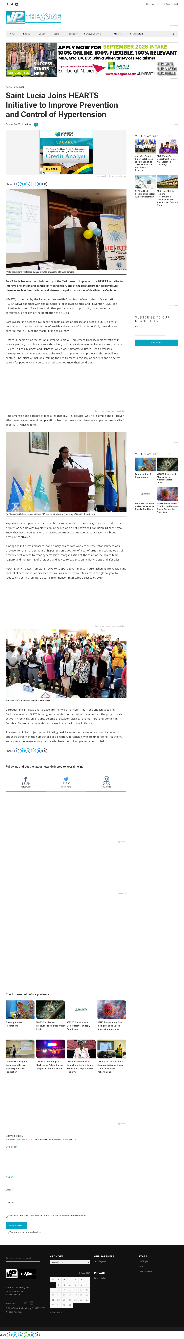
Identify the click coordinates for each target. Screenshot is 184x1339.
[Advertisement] (127, 17)
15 (58, 1295)
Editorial (26, 34)
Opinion (42, 34)
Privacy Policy (100, 1278)
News (12, 34)
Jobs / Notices (116, 34)
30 (64, 1305)
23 (64, 1300)
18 (75, 1295)
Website (10, 1203)
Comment (11, 1147)
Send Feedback (172, 4)
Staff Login (150, 4)
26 (81, 1300)
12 (81, 1290)
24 (70, 1300)
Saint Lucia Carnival (92, 34)
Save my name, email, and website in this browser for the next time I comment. (47, 1215)
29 (58, 1305)
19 (81, 1295)
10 (70, 1290)
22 (58, 1300)
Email (160, 4)
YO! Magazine (100, 1262)
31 (70, 1305)
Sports (56, 34)
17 (70, 1295)
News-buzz (18, 87)
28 (53, 1305)
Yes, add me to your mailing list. (25, 1232)
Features (71, 34)
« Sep (52, 1312)
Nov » (59, 1312)
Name (9, 1177)
